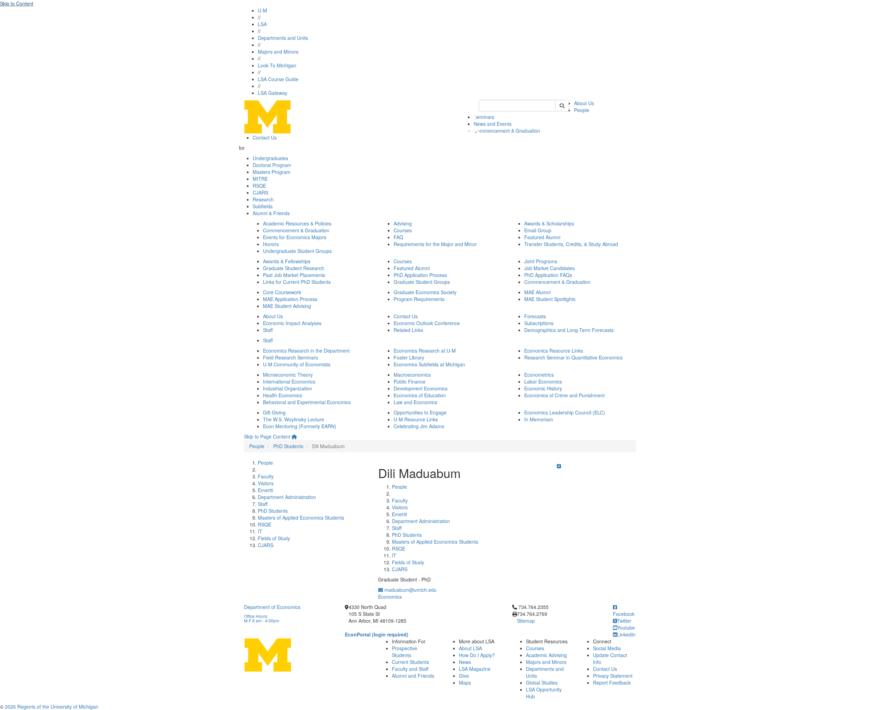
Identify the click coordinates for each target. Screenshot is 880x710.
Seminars (484, 116)
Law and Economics (415, 402)
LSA (262, 24)
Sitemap (526, 620)
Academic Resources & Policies (297, 223)
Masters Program (271, 171)
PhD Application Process (420, 274)
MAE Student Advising (287, 305)
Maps (465, 682)
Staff (268, 329)
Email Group (537, 230)
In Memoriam (538, 419)
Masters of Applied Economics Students (301, 517)
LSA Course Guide (278, 79)
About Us (584, 103)
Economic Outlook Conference (427, 323)
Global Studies (542, 682)
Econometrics (539, 374)
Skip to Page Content (267, 436)
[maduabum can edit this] (559, 466)
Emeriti (265, 490)
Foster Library (409, 357)
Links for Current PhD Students (297, 281)
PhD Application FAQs (548, 274)
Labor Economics (543, 381)
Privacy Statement (612, 675)
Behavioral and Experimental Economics (307, 402)
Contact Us (265, 137)
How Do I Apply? (477, 655)
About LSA (470, 648)
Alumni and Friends (413, 675)
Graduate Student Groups (422, 281)
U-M (262, 10)
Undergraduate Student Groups (297, 250)
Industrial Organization (287, 388)
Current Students (410, 661)
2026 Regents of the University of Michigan (51, 706)
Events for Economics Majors (294, 237)
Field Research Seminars (290, 357)
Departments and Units (283, 37)
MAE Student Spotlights (549, 299)
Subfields (263, 206)
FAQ (398, 237)
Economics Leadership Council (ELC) (564, 412)
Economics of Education (420, 395)
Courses (403, 230)
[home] (294, 436)
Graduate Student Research (293, 268)
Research (263, 199)
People (581, 110)
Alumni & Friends (271, 213)
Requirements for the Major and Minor (435, 244)
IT (260, 531)
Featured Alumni (542, 237)
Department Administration (287, 496)
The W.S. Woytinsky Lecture (293, 419)
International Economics (289, 381)
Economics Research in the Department (306, 350)
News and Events (493, 123)
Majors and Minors (278, 51)
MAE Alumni (537, 292)
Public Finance (410, 381)
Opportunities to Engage (420, 412)
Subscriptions (538, 323)
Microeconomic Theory (288, 374)
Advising (403, 223)
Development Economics (421, 388)
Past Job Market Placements (294, 274)
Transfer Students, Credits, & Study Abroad (571, 244)
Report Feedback (612, 682)
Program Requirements (419, 299)
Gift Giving (274, 412)
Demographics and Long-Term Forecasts (569, 329)
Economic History (543, 388)
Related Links (408, 329)
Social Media (607, 648)
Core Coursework (282, 292)
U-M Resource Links (416, 419)
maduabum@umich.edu (410, 589)
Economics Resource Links (553, 350)
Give (464, 675)
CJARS (260, 192)
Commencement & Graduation (507, 130)
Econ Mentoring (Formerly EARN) (299, 426)
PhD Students (288, 446)
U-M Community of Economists (296, 364)
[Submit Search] (562, 105)
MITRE (260, 178)
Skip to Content (16, 3)
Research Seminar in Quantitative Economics (573, 357)
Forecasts (535, 316)
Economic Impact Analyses (292, 323)
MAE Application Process (290, 299)
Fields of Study (274, 538)
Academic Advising (546, 655)
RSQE (259, 185)
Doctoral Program (272, 165)
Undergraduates (270, 158)
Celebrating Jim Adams (419, 426)
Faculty (266, 476)
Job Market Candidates (549, 268)
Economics (390, 596)
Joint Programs (540, 261)
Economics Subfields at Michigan (429, 364)
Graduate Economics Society (425, 292)
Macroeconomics (412, 374)
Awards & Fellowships (286, 261)
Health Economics (282, 395)
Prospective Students (404, 651)
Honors (271, 244)
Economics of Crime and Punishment (564, 395)
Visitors (266, 483)
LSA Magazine (475, 668)
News (465, 661)
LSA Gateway (272, 92)
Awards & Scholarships (549, 223)
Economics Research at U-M (425, 350)
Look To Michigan (277, 65)
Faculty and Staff (410, 668)
